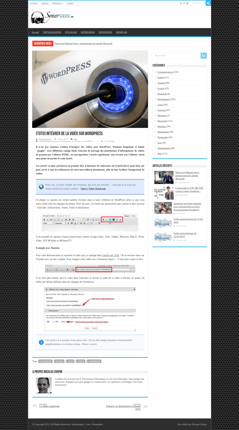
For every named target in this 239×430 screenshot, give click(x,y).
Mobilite (161, 126)
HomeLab (162, 93)
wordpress (94, 361)
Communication (165, 72)
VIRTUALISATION (52, 32)
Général (161, 83)
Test (159, 142)
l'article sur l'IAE (110, 255)
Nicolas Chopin (45, 139)
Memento (162, 115)
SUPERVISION (88, 32)
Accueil (35, 32)
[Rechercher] (208, 3)
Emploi (160, 77)
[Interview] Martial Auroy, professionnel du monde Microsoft (83, 43)
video (81, 361)
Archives (45, 3)
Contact (70, 3)
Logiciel (161, 110)
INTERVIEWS (105, 32)
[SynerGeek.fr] (53, 16)
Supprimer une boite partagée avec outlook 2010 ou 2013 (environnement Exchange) (187, 206)
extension (45, 361)
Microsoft (162, 121)
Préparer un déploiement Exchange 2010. (123, 406)
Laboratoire (57, 3)
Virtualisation (163, 148)
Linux (160, 104)
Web (75, 139)
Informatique (163, 99)
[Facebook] (184, 3)
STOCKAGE (71, 32)
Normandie (162, 137)
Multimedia (163, 132)
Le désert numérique (49, 405)
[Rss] (181, 3)
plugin (59, 361)
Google (160, 88)
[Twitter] (187, 3)
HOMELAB (121, 32)
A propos (34, 3)
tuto (70, 361)
